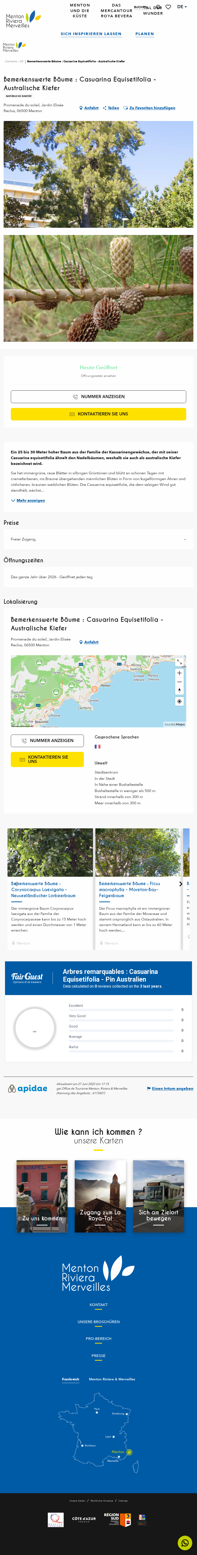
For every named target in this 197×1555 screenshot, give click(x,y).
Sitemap (123, 1501)
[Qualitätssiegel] (56, 1520)
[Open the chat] (185, 1543)
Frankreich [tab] (70, 1379)
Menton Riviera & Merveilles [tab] (112, 1379)
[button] (158, 7)
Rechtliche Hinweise (102, 1501)
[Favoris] (168, 7)
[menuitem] (23, 19)
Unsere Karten (77, 1501)
